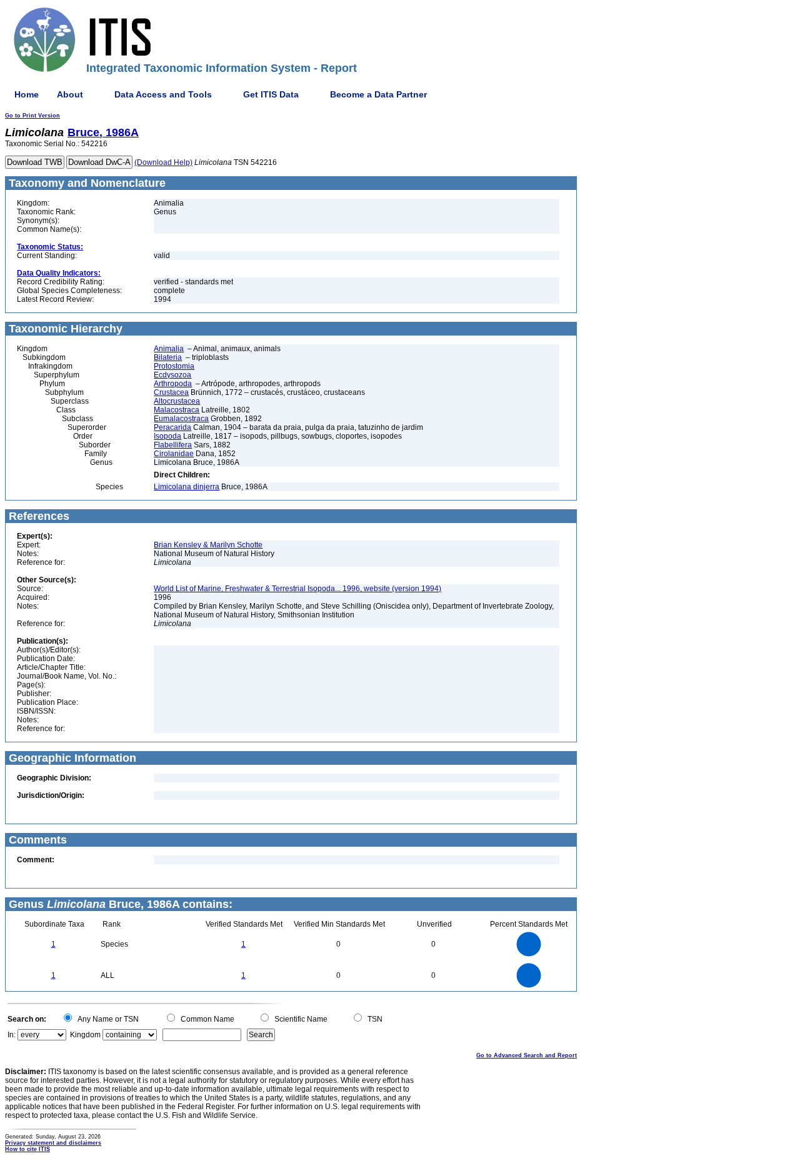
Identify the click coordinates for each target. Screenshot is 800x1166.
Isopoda (167, 436)
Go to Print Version (32, 115)
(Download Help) (163, 162)
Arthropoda (173, 383)
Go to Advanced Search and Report (526, 1055)
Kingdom (85, 1034)
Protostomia (174, 366)
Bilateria (168, 357)
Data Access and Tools (163, 94)
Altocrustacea (177, 401)
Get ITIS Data (271, 94)
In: (12, 1034)
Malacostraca (176, 410)
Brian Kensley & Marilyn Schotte (208, 545)
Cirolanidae (174, 453)
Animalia (169, 348)
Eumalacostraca (181, 418)
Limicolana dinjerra (186, 486)
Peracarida (172, 427)
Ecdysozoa (172, 375)
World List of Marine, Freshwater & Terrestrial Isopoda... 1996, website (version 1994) (297, 588)
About (70, 94)
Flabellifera (173, 445)
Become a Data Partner (378, 94)
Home (26, 94)
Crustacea (171, 392)
